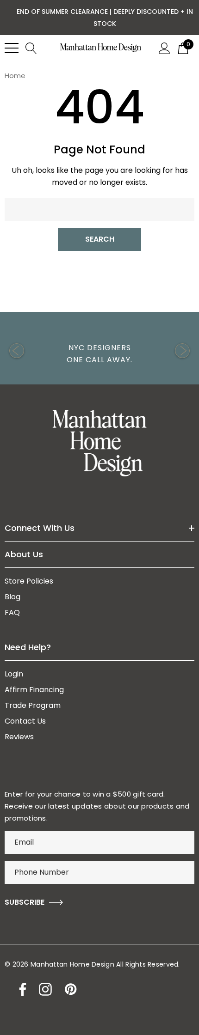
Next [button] (182, 350)
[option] (99, 350)
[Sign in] (164, 48)
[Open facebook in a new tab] (20, 989)
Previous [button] (16, 350)
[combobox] (99, 209)
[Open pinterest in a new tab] (69, 989)
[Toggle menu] (12, 48)
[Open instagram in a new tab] (44, 989)
